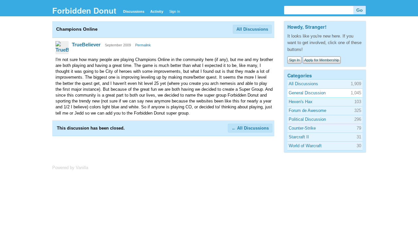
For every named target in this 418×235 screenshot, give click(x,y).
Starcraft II (299, 136)
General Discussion (307, 92)
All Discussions (252, 29)
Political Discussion (307, 119)
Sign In (174, 11)
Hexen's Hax (301, 101)
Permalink (143, 45)
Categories (299, 75)
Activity (156, 11)
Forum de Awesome (307, 110)
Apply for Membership (321, 60)
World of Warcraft (305, 145)
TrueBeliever (86, 44)
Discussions (133, 11)
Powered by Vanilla (70, 167)
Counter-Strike (302, 128)
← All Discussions (250, 128)
